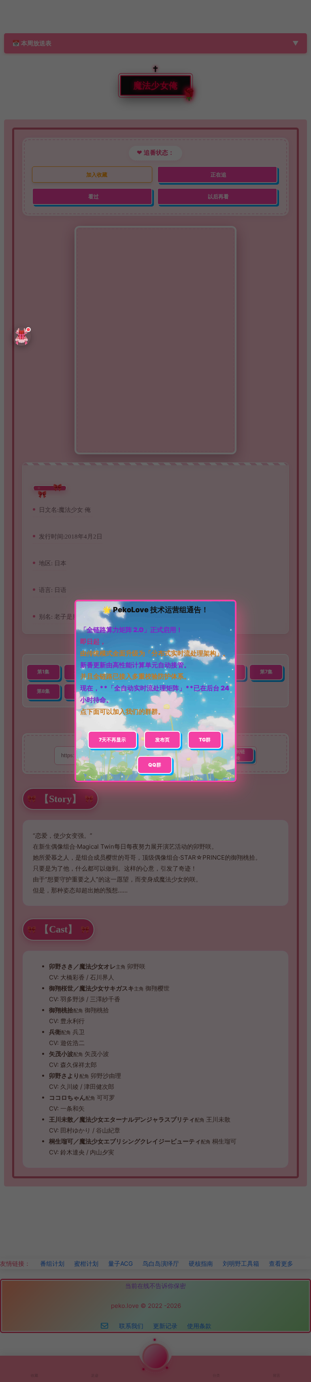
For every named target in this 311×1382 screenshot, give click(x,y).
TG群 (205, 740)
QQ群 (154, 765)
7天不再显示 (112, 740)
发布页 (162, 740)
